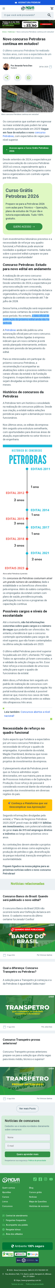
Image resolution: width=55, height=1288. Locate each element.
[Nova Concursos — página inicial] (27, 8)
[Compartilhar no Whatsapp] (29, 78)
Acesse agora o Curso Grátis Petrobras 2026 (29, 149)
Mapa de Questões (38, 1201)
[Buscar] (51, 15)
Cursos (5, 1197)
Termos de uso (17, 1284)
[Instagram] (45, 1179)
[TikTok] (35, 1179)
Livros (5, 1201)
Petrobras (10, 330)
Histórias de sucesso (39, 1206)
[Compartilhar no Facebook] (18, 78)
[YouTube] (51, 1179)
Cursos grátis (35, 1192)
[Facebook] (40, 1179)
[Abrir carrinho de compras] (52, 8)
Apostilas (6, 1192)
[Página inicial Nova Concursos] (11, 1180)
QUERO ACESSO (22, 226)
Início (4, 32)
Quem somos (8, 1188)
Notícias (11, 32)
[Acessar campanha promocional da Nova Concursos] (27, 24)
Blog (31, 1188)
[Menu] (3, 8)
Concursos (7, 1206)
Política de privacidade (37, 1161)
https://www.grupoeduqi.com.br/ (28, 1280)
